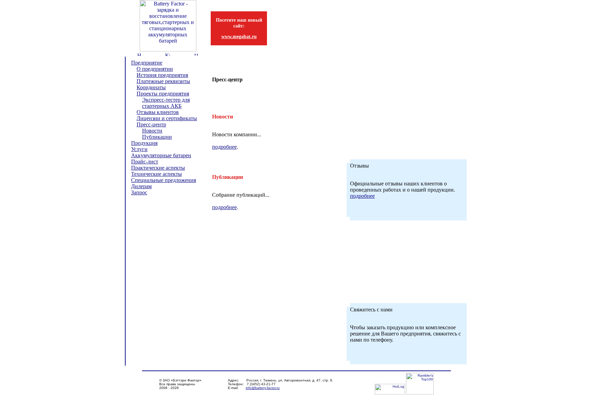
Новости (152, 131)
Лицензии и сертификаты (167, 118)
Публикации (157, 137)
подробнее (224, 147)
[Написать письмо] (196, 54)
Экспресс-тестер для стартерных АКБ (166, 103)
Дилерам (141, 186)
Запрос (139, 192)
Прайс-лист (144, 161)
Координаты (151, 87)
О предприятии (155, 69)
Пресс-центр (151, 124)
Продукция (144, 143)
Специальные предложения (163, 180)
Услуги (139, 149)
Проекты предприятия (163, 93)
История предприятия (162, 75)
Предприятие (146, 63)
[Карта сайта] (167, 54)
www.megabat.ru (239, 36)
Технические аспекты (156, 174)
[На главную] (139, 54)
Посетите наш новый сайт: (239, 22)
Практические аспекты (158, 168)
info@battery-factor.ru (263, 388)
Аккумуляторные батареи (161, 155)
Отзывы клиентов (158, 112)
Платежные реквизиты (163, 81)
